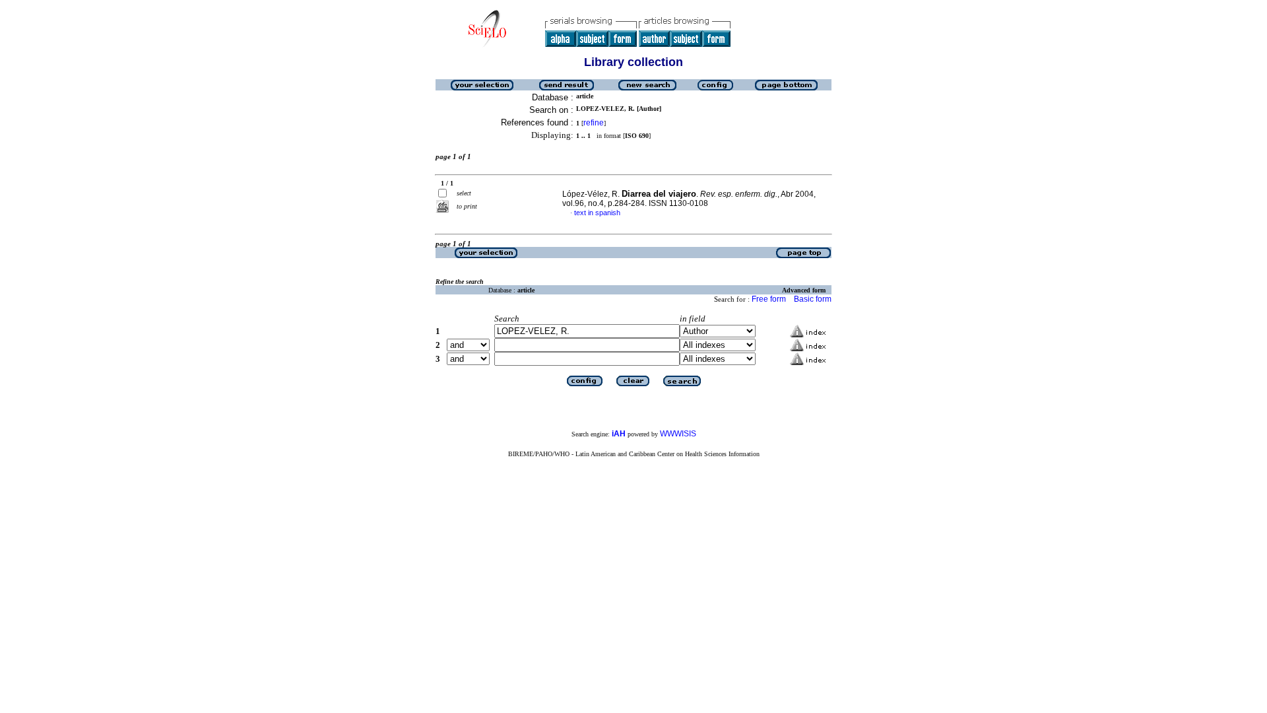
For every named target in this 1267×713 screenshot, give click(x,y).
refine (593, 122)
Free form (769, 299)
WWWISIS (678, 433)
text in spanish (597, 213)
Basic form (812, 299)
